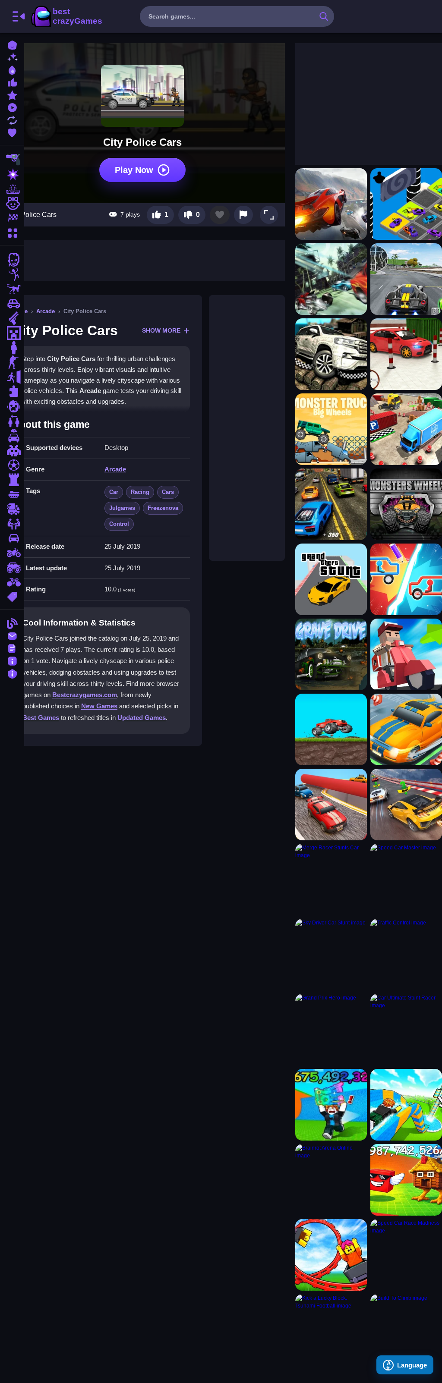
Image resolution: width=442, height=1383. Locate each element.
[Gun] (12, 318)
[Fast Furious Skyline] (406, 204)
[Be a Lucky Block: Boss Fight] (406, 1180)
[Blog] (12, 622)
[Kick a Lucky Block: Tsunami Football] (331, 1330)
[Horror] (12, 406)
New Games (99, 706)
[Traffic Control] (406, 954)
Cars (168, 492)
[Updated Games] (12, 119)
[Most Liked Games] (12, 81)
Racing (140, 492)
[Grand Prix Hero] (331, 1030)
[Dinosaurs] (12, 289)
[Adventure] (12, 189)
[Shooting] (12, 159)
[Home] (12, 44)
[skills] (12, 523)
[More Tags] (12, 596)
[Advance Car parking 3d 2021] (406, 354)
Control (119, 524)
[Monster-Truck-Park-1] (331, 729)
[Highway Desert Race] (331, 279)
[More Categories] (12, 232)
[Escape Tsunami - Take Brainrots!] (331, 1105)
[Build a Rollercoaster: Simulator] (331, 1255)
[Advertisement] (246, 428)
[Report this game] (243, 215)
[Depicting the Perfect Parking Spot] (406, 729)
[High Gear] (406, 654)
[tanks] (12, 494)
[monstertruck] (12, 567)
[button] (269, 215)
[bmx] (12, 582)
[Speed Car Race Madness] (406, 1255)
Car (113, 492)
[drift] (12, 538)
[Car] (12, 303)
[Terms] (12, 647)
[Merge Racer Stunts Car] (331, 879)
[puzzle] (12, 391)
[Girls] (12, 203)
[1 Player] (12, 347)
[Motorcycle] (12, 553)
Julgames (122, 508)
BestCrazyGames (66, 16)
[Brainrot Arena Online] (331, 1180)
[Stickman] (12, 274)
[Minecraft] (12, 333)
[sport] (12, 465)
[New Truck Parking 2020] (406, 429)
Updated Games (141, 717)
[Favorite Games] (12, 132)
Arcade (45, 311)
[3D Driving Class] (406, 279)
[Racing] (12, 218)
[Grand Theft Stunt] (331, 579)
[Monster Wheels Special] (406, 504)
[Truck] (12, 509)
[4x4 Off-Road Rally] (331, 354)
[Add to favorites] (220, 215)
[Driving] (12, 435)
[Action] (12, 174)
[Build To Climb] (406, 1330)
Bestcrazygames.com (84, 694)
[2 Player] (12, 421)
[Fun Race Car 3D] (331, 804)
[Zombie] (12, 259)
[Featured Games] (12, 94)
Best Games (40, 717)
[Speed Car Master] (406, 879)
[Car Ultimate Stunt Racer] (406, 1030)
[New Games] (12, 56)
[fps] (12, 362)
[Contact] (12, 635)
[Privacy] (12, 672)
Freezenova (163, 508)
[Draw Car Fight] (406, 579)
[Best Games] (12, 69)
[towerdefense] (12, 479)
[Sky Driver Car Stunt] (331, 954)
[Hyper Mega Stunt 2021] (331, 204)
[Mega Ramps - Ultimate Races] (406, 804)
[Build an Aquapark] (406, 1105)
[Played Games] (12, 107)
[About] (12, 660)
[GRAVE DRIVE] (331, 654)
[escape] (12, 377)
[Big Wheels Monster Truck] (331, 429)
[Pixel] (12, 450)
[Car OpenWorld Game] (331, 504)
